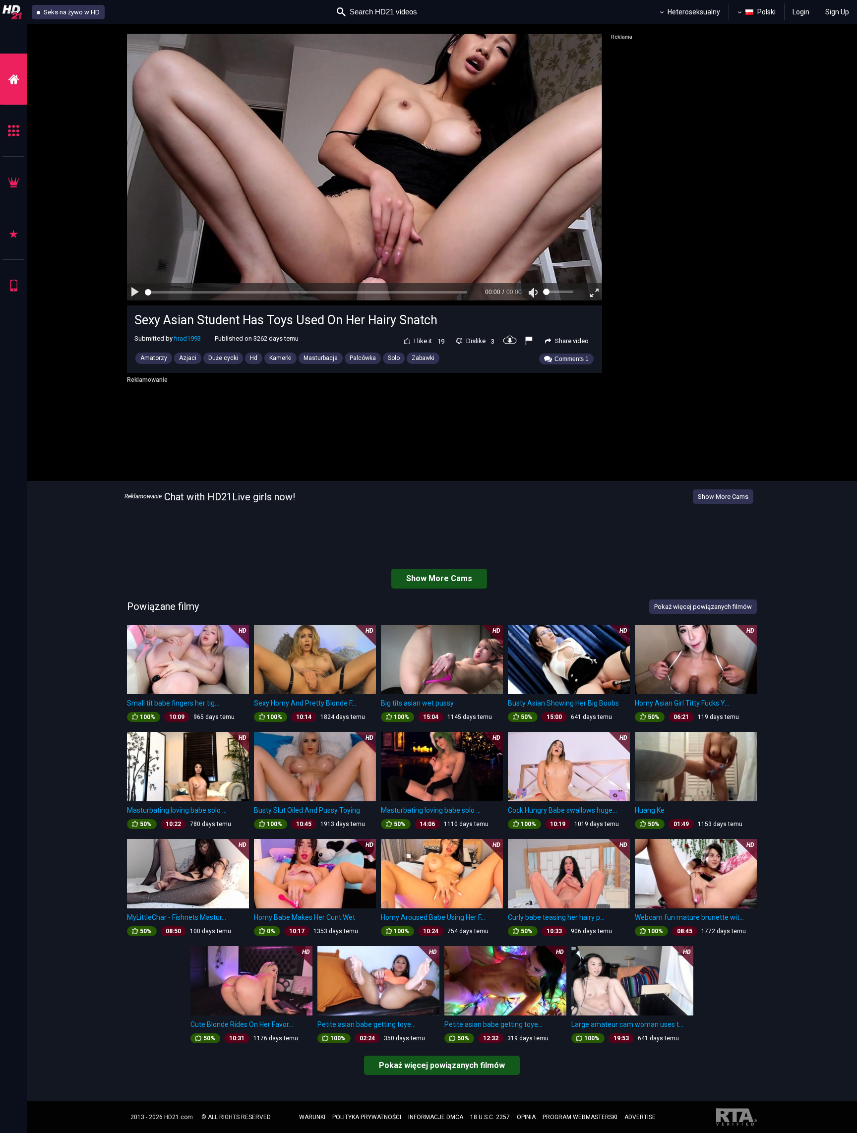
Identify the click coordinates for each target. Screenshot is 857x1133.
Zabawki (423, 358)
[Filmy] (13, 79)
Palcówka (363, 358)
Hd (253, 358)
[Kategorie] (13, 130)
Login (801, 12)
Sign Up (837, 12)
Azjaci (187, 358)
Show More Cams (723, 496)
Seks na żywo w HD (71, 12)
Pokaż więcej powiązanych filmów (442, 1065)
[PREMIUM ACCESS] (13, 182)
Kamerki (280, 358)
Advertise (640, 1117)
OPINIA (526, 1117)
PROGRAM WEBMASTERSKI (580, 1117)
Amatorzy (153, 358)
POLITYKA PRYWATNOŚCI (366, 1117)
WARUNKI (312, 1117)
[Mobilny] (13, 285)
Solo (394, 358)
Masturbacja (321, 358)
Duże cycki (223, 358)
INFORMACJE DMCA (435, 1117)
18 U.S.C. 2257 (490, 1117)
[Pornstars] (13, 233)
